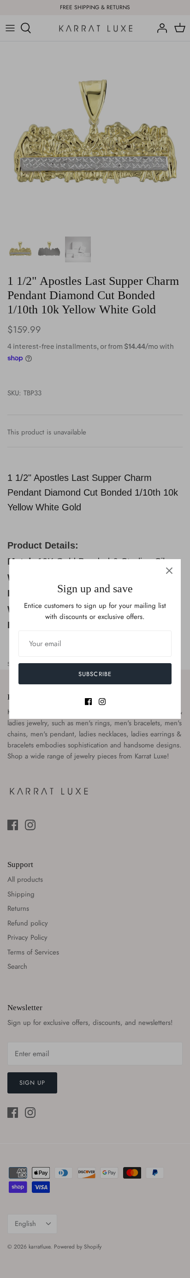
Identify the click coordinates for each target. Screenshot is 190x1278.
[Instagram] (102, 701)
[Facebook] (88, 701)
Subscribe (94, 674)
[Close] (169, 571)
